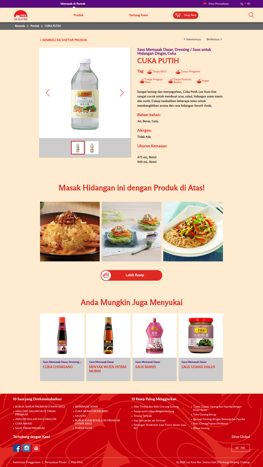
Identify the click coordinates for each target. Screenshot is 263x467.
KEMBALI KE (51, 40)
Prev (48, 92)
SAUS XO (80, 416)
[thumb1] (70, 231)
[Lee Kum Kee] (20, 17)
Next (121, 92)
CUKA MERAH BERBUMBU (91, 411)
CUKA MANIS (23, 423)
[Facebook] (17, 448)
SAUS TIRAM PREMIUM (30, 428)
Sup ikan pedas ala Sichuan (150, 420)
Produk (78, 15)
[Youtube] (36, 448)
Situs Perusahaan (219, 4)
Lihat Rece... (66, 219)
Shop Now (190, 15)
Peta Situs (77, 462)
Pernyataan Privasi (56, 462)
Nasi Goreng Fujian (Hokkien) (210, 423)
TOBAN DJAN (83, 428)
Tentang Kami (138, 15)
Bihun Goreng (201, 428)
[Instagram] (26, 448)
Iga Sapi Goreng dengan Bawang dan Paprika (219, 419)
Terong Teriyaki (143, 416)
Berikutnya (213, 39)
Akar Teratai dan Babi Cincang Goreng (156, 406)
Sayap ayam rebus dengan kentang (154, 411)
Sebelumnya (193, 39)
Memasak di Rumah (72, 3)
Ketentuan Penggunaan (26, 462)
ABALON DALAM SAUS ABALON (35, 419)
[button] (251, 14)
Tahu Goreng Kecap (204, 414)
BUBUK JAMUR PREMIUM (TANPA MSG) (40, 406)
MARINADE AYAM (86, 406)
